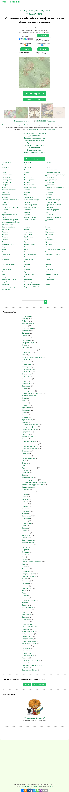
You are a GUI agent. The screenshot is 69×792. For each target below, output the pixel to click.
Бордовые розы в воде (34, 150)
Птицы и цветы (29, 277)
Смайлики (5, 210)
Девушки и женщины (52, 172)
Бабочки (26, 165)
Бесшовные (6, 167)
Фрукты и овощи (29, 220)
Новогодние (28, 279)
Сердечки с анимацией (32, 207)
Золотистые (28, 232)
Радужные (48, 257)
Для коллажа (49, 177)
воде (36, 129)
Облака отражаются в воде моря (34, 133)
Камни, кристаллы (30, 187)
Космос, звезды (7, 267)
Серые (47, 237)
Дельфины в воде (34, 135)
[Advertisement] (34, 761)
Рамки (47, 284)
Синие (26, 239)
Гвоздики (48, 244)
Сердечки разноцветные (10, 207)
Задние (4, 187)
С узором (27, 212)
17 (39, 121)
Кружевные (49, 192)
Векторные (6, 170)
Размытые (5, 259)
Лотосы (48, 247)
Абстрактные (6, 162)
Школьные (49, 215)
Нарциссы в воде (34, 148)
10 (25, 121)
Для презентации (51, 180)
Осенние (27, 269)
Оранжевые (49, 234)
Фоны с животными (52, 272)
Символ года (28, 282)
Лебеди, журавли (30, 125)
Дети (25, 175)
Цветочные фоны (51, 242)
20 (45, 121)
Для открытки (7, 180)
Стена (4, 212)
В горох (4, 257)
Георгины (5, 247)
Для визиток (28, 177)
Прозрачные (6, 202)
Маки (4, 249)
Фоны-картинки (11, 2)
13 (30, 121)
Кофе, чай (5, 192)
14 (32, 121)
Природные (49, 269)
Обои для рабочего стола (10, 200)
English (4, 217)
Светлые (5, 239)
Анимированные (7, 165)
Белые (47, 227)
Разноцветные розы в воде (34, 140)
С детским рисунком (31, 205)
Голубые (26, 229)
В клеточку (27, 257)
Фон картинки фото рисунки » (34, 10)
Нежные (48, 197)
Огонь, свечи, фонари (31, 200)
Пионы (26, 249)
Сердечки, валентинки (53, 205)
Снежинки (27, 210)
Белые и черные (51, 165)
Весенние (48, 262)
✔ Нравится (39, 99)
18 (41, 121)
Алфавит (48, 162)
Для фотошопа (29, 185)
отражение (47, 129)
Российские (28, 202)
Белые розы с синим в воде (34, 145)
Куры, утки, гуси (29, 274)
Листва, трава (28, 267)
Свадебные (6, 282)
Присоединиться (39, 684)
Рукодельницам (50, 202)
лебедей (32, 129)
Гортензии (27, 247)
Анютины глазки (8, 244)
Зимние (48, 264)
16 (37, 121)
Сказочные (49, 207)
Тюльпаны (49, 252)
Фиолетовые (6, 242)
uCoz (51, 786)
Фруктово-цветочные (9, 215)
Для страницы (50, 182)
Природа (27, 262)
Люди (25, 195)
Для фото (5, 185)
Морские (48, 267)
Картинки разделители (53, 217)
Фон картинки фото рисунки (12, 125)
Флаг (47, 212)
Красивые (27, 192)
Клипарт (27, 190)
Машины (48, 195)
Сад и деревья (28, 272)
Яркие (4, 262)
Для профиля (6, 182)
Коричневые (49, 232)
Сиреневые (49, 239)
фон (40, 129)
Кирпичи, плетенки (9, 190)
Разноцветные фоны (52, 254)
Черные (26, 242)
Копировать (43, 36)
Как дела (30, 786)
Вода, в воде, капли (8, 264)
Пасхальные (49, 279)
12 (28, 121)
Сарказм (23, 786)
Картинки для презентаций (54, 187)
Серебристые (28, 237)
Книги (47, 190)
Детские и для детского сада (55, 175)
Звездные (27, 264)
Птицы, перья (6, 277)
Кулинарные (6, 195)
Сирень (26, 252)
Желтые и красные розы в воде (34, 152)
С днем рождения (51, 282)
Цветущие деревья (30, 254)
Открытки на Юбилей (31, 287)
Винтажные (28, 170)
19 (43, 121)
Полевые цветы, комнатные (55, 249)
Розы (3, 252)
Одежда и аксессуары (52, 200)
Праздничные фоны (52, 277)
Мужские (5, 197)
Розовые (5, 237)
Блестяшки (27, 167)
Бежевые (27, 227)
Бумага (47, 167)
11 (26, 121)
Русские (4, 205)
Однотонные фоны (8, 227)
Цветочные (6, 254)
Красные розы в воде (34, 143)
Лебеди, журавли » (34, 13)
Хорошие (27, 215)
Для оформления (29, 180)
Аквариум (27, 162)
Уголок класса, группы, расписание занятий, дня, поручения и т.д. (11, 222)
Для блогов (6, 177)
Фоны (53, 129)
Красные (5, 234)
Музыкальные (28, 197)
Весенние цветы (29, 244)
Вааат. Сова (37, 786)
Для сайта (27, 182)
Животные (5, 274)
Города (4, 172)
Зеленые (5, 232)
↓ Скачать (28, 100)
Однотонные (28, 234)
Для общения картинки (32, 284)
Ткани (47, 259)
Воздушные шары (51, 170)
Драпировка (49, 185)
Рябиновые (5, 272)
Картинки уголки (30, 217)
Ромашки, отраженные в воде (34, 138)
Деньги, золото (7, 175)
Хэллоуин (5, 284)
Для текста (49, 220)
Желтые (48, 229)
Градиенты (27, 172)
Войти (27, 684)
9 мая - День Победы (9, 279)
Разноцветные (28, 259)
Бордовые (5, 229)
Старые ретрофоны (52, 210)
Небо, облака (6, 269)
